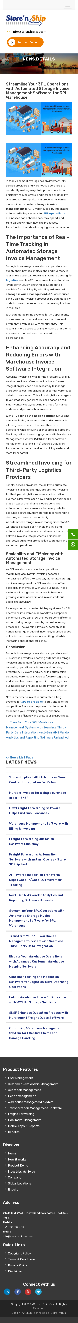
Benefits (14, 1132)
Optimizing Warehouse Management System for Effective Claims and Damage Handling (36, 1033)
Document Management (25, 1120)
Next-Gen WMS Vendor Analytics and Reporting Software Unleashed (38, 737)
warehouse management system (30, 1102)
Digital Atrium (59, 1312)
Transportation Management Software (35, 1108)
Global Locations (19, 1183)
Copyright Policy (19, 1253)
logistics (12, 280)
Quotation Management (24, 1090)
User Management (20, 1078)
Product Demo (18, 1165)
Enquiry (13, 1189)
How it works (17, 1159)
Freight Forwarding (21, 1114)
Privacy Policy (17, 1265)
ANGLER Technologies (35, 1312)
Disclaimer (15, 1271)
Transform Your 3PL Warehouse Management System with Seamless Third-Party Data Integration (36, 727)
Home (12, 1153)
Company (14, 1177)
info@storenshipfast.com (29, 31)
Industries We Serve (21, 1171)
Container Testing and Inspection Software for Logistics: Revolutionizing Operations (38, 982)
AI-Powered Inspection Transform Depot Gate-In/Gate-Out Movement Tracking (36, 880)
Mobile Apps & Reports (24, 1126)
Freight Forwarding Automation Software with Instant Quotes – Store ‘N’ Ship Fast (37, 859)
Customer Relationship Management (33, 1084)
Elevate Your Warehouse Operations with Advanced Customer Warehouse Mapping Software (36, 961)
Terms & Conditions (21, 1259)
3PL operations (54, 213)
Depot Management (22, 1096)
